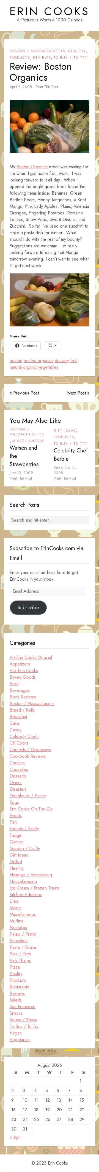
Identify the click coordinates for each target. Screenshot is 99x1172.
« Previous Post (24, 393)
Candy (15, 730)
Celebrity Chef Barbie (71, 455)
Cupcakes (19, 769)
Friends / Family (24, 829)
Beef (14, 684)
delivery (62, 360)
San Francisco (22, 1006)
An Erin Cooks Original (31, 657)
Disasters (18, 789)
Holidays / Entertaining (31, 875)
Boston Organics (32, 167)
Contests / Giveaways (30, 749)
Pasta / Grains (23, 947)
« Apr (15, 1137)
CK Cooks (19, 743)
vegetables (48, 367)
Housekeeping (23, 881)
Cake (14, 723)
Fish (13, 822)
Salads (16, 1000)
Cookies (17, 763)
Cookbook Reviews (28, 756)
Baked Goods (23, 677)
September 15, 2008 (65, 470)
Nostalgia (18, 927)
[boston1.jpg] (49, 127)
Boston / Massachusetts (37, 51)
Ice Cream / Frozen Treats (34, 888)
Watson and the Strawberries (24, 456)
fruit (73, 360)
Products (20, 57)
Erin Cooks (50, 11)
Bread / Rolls (22, 710)
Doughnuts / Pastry (28, 796)
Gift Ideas (65, 430)
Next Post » (78, 393)
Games (16, 842)
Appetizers (20, 664)
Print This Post (47, 86)
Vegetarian (20, 1039)
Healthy (77, 51)
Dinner (16, 782)
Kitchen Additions (26, 894)
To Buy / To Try (70, 57)
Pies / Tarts (20, 954)
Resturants (19, 987)
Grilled (16, 861)
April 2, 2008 (21, 86)
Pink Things (20, 960)
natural (16, 367)
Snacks (16, 1013)
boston (16, 360)
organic (30, 367)
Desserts (18, 776)
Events (16, 815)
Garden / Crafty (25, 848)
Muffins (16, 921)
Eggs (14, 802)
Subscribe (28, 607)
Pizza (15, 967)
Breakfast (18, 717)
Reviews (42, 57)
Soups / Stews (23, 1020)
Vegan (16, 1033)
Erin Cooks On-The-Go (31, 809)
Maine (15, 908)
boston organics (38, 360)
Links (14, 901)
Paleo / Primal (23, 934)
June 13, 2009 (21, 472)
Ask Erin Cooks (24, 670)
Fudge (15, 835)
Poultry (16, 973)
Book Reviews (23, 697)
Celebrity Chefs (24, 736)
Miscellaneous (28, 440)
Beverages (20, 690)
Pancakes (19, 941)
